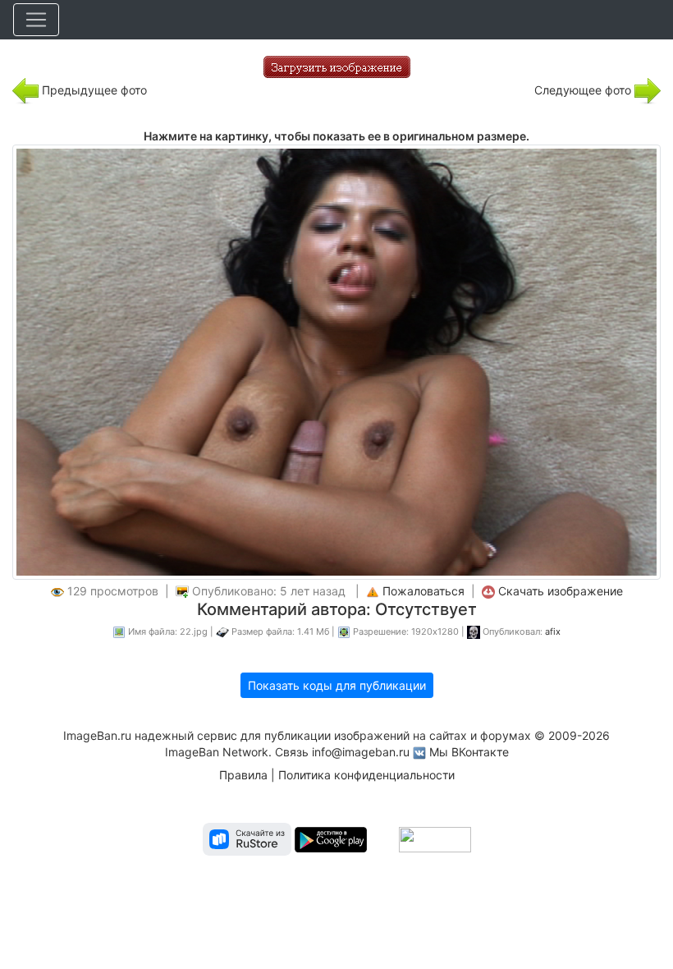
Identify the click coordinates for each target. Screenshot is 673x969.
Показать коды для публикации (337, 685)
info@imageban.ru (361, 752)
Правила (243, 775)
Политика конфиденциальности (366, 775)
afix (553, 631)
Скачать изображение (560, 591)
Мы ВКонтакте (469, 752)
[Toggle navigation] (36, 19)
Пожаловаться (423, 591)
